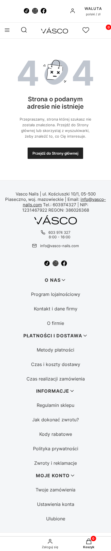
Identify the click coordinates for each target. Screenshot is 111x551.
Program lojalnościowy (55, 294)
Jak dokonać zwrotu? (55, 419)
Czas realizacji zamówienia (55, 379)
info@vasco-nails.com (59, 245)
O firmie (55, 323)
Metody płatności (55, 350)
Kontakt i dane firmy (55, 309)
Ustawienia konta (55, 504)
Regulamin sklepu (55, 405)
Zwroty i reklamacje (55, 463)
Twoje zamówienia (55, 490)
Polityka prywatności (55, 448)
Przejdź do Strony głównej (55, 153)
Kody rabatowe (55, 434)
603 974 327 (59, 232)
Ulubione (55, 518)
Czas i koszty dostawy (55, 364)
